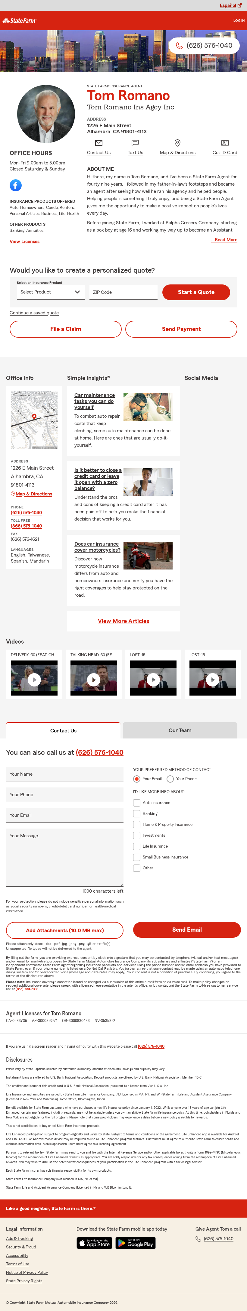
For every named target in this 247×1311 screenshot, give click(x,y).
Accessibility (17, 1256)
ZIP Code (102, 292)
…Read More (224, 239)
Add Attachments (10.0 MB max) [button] (65, 930)
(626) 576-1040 (26, 512)
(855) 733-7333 (27, 989)
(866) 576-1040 (26, 526)
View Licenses (24, 241)
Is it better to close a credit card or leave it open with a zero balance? (98, 479)
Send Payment (181, 329)
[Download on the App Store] (95, 1243)
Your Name (21, 774)
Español (228, 5)
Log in (239, 20)
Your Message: (24, 835)
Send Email (187, 930)
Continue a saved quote (34, 312)
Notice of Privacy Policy (27, 1272)
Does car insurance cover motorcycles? (97, 547)
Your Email (20, 815)
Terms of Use (17, 1264)
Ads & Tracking (19, 1239)
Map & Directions (34, 494)
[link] (19, 20)
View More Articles (123, 621)
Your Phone (21, 794)
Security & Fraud (21, 1247)
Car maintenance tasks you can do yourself (94, 401)
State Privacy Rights (24, 1281)
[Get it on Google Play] (135, 1243)
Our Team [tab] (180, 730)
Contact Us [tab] (63, 730)
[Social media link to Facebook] (16, 185)
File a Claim (65, 329)
